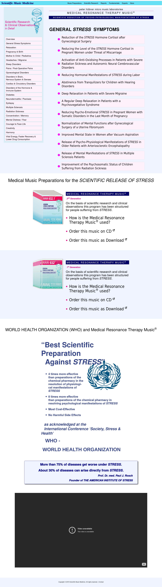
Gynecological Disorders (17, 72)
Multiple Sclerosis (14, 107)
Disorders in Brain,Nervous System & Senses (18, 78)
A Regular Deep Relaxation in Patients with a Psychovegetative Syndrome (91, 102)
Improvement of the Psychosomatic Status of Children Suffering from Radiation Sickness (97, 166)
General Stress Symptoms (18, 43)
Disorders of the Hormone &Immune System (19, 89)
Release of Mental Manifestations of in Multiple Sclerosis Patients (98, 155)
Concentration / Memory (17, 115)
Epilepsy (10, 102)
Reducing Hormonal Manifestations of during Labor (101, 75)
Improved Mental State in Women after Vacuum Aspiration (100, 134)
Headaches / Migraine (16, 59)
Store (132, 3)
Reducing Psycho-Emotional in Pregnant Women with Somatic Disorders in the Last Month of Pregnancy (102, 114)
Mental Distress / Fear (16, 119)
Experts (125, 3)
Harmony (10, 132)
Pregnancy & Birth (14, 51)
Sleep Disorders (13, 64)
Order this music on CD (90, 231)
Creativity (10, 127)
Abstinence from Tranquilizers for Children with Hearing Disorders (98, 84)
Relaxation (11, 47)
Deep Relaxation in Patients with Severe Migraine (94, 93)
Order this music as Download (96, 240)
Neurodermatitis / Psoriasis (18, 98)
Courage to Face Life (16, 123)
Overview (10, 38)
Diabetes (10, 94)
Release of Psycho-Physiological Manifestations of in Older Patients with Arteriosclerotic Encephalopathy (101, 143)
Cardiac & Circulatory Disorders (21, 83)
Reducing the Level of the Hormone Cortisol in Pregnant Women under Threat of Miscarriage (98, 50)
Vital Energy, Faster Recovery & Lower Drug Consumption (21, 138)
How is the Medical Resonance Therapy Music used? (96, 220)
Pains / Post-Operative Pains (19, 68)
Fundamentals (114, 3)
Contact (101, 582)
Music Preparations (75, 3)
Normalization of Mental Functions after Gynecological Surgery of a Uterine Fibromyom (97, 125)
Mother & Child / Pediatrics (18, 55)
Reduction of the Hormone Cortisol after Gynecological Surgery (93, 39)
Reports (103, 3)
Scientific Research (91, 3)
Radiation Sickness (15, 111)
